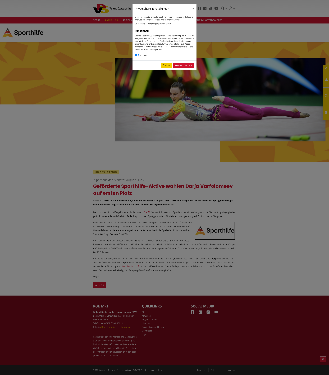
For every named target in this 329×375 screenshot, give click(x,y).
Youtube (143, 55)
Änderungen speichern (183, 65)
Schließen (166, 65)
